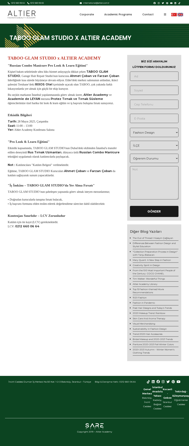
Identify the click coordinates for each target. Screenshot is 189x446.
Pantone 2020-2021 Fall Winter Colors (153, 344)
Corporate (87, 14)
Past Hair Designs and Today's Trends (152, 308)
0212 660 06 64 (18, 3)
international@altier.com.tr (96, 3)
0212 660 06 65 (37, 3)
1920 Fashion (140, 297)
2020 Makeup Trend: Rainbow (149, 313)
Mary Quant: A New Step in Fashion (152, 260)
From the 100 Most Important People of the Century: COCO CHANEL (154, 272)
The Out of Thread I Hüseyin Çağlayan (153, 238)
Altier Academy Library (145, 284)
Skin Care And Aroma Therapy (149, 318)
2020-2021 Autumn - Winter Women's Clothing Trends (153, 351)
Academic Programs (118, 14)
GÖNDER (154, 211)
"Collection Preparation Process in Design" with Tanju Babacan (155, 253)
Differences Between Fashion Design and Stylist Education (154, 245)
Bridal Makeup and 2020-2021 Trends (153, 339)
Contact (148, 14)
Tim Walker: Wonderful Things (149, 278)
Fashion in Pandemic (144, 302)
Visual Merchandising (144, 323)
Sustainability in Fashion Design (150, 328)
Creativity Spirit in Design (146, 265)
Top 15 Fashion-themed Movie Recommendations (148, 291)
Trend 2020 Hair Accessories (147, 334)
